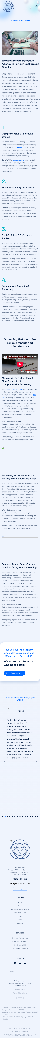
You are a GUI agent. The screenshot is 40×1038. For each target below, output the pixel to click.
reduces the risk (18, 160)
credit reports (20, 147)
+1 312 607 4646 (20, 879)
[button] (2, 816)
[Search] (28, 971)
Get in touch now (13, 673)
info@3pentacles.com (20, 883)
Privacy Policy (20, 989)
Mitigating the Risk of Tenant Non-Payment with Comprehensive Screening (17, 381)
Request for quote (18, 889)
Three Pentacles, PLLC (13, 389)
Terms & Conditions (20, 993)
